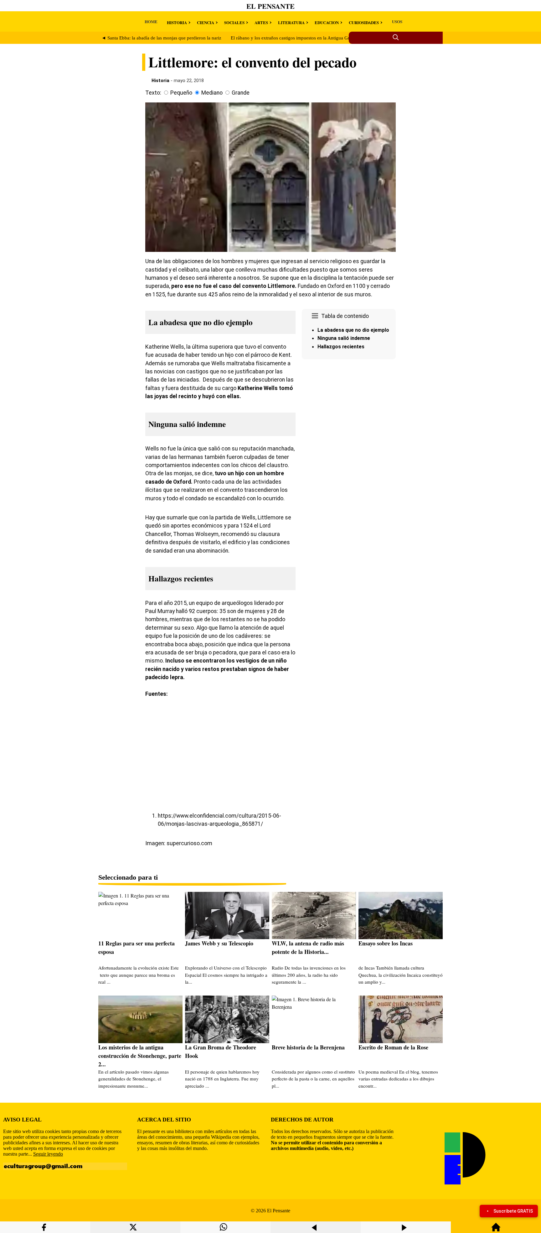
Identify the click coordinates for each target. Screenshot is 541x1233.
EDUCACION (327, 22)
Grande (241, 93)
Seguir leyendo (48, 1154)
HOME (151, 21)
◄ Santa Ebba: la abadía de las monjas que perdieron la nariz (161, 37)
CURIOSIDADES (364, 22)
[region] (349, 415)
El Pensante (270, 6)
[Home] (496, 1230)
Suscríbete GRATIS (513, 1211)
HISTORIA (177, 22)
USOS (397, 21)
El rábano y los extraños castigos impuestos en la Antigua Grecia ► (297, 37)
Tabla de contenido (345, 316)
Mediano (212, 93)
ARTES (261, 22)
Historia (160, 80)
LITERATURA (291, 22)
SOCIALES (234, 22)
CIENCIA (205, 22)
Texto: (153, 93)
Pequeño (181, 93)
